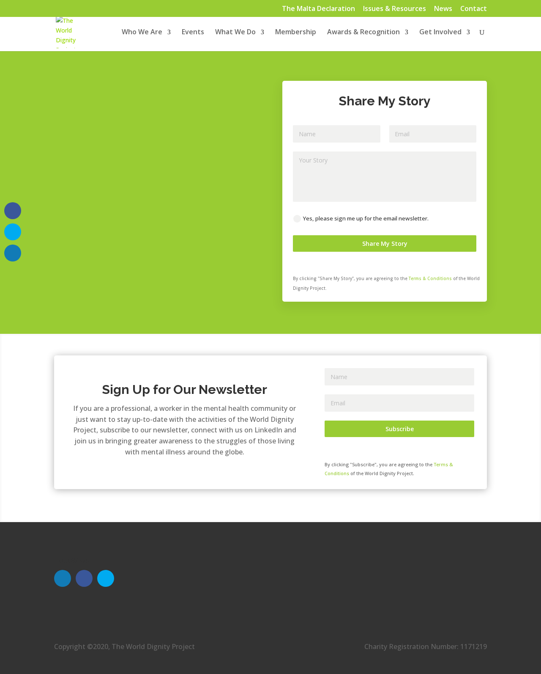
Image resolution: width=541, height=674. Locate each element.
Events (193, 32)
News (443, 9)
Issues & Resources (394, 9)
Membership (295, 32)
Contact (473, 9)
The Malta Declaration (318, 9)
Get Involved (440, 32)
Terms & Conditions (430, 278)
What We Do (235, 32)
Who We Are (142, 32)
